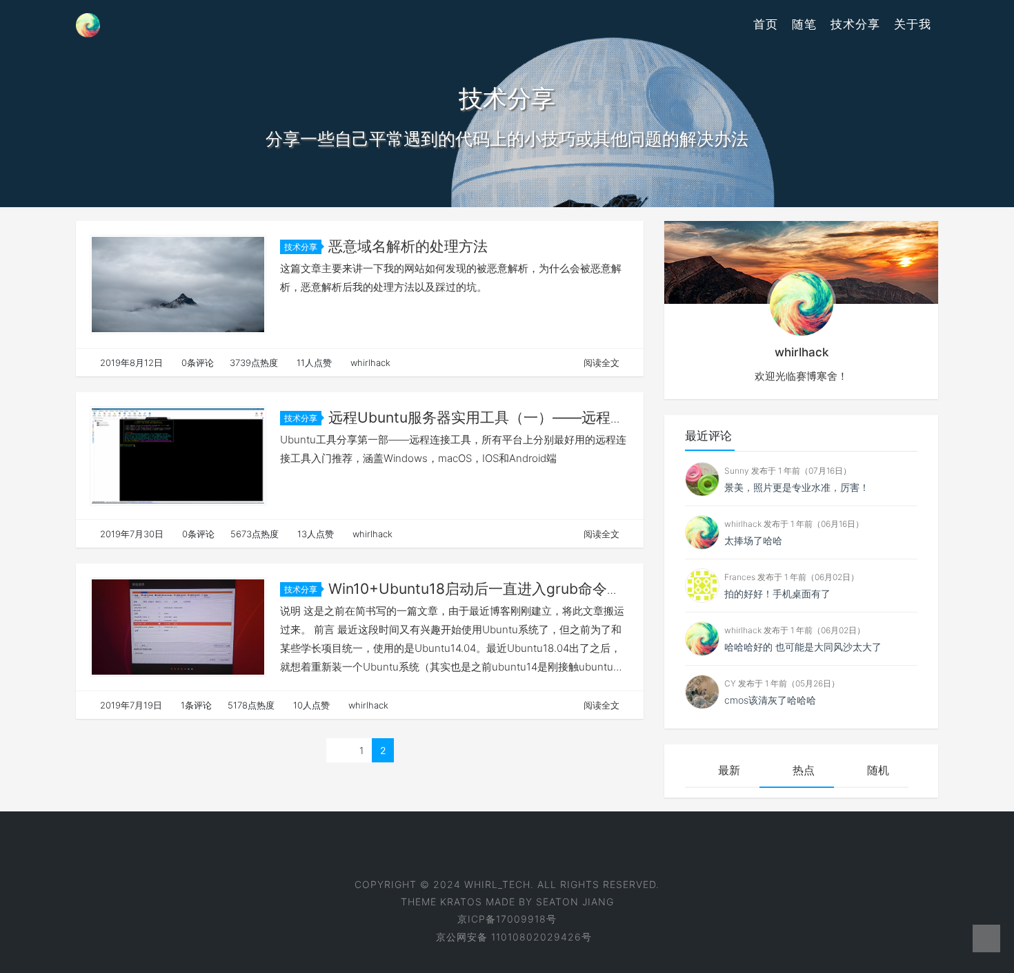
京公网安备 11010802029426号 (514, 937)
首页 (765, 24)
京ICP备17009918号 (507, 919)
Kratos (461, 901)
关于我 (912, 24)
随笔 (804, 24)
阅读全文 (601, 362)
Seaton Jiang (575, 901)
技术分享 (855, 24)
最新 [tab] (729, 770)
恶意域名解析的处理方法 (408, 246)
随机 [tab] (878, 770)
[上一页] (338, 750)
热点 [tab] (804, 770)
